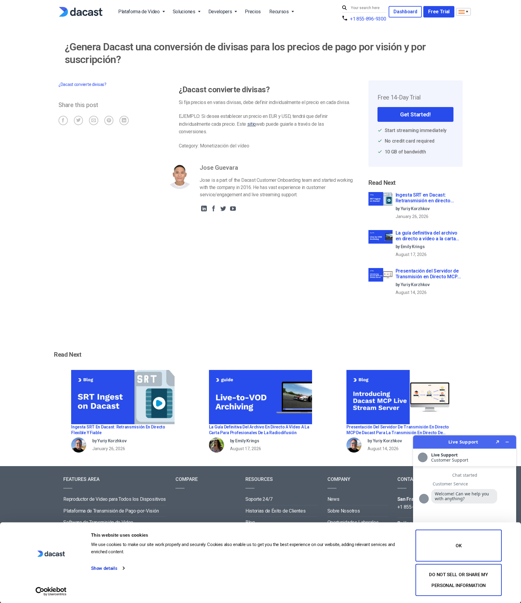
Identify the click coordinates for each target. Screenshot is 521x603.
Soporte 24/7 (259, 499)
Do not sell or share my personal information (458, 580)
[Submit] (345, 8)
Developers (220, 11)
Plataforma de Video (139, 11)
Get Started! (415, 114)
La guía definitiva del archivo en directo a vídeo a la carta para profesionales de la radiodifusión (426, 236)
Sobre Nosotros (343, 511)
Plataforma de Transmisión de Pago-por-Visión (111, 511)
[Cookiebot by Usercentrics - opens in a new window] (51, 591)
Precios (253, 11)
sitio (251, 124)
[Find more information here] (464, 517)
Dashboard (405, 11)
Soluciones (184, 11)
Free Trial (439, 11)
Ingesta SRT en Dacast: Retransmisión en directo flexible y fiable (423, 198)
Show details (104, 568)
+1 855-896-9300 (368, 19)
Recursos (279, 11)
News (333, 499)
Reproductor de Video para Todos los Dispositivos (114, 499)
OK (458, 545)
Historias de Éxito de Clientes (275, 511)
